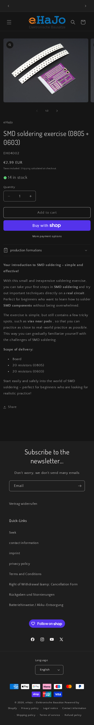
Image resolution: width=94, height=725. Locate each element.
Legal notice (50, 708)
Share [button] (12, 407)
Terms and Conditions (25, 574)
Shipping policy (26, 715)
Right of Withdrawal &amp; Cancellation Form (43, 584)
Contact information (74, 708)
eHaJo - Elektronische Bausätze (45, 702)
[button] (9, 22)
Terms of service (50, 715)
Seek (12, 533)
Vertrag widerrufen (23, 504)
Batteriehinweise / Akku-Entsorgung (36, 605)
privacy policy (19, 564)
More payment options (47, 236)
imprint (14, 553)
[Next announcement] (86, 6)
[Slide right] (57, 111)
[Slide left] (37, 111)
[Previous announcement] (8, 6)
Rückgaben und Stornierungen (32, 595)
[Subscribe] (80, 486)
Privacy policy (30, 708)
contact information (24, 543)
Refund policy (73, 715)
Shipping (26, 168)
